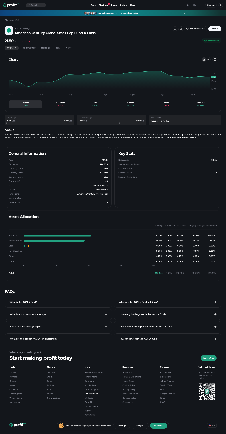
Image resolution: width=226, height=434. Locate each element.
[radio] (204, 59)
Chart (13, 59)
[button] (25, 104)
